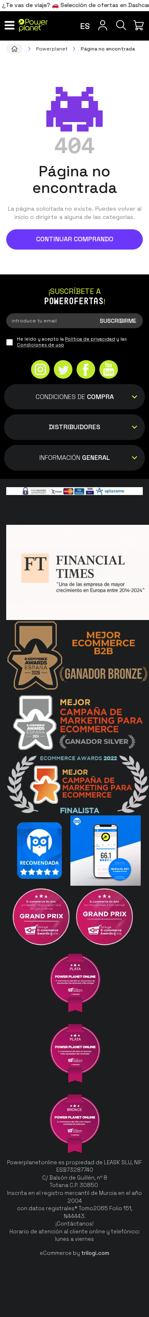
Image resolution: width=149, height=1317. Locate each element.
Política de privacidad (90, 339)
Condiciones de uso (40, 345)
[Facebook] (86, 370)
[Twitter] (63, 370)
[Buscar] (121, 25)
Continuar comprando (74, 239)
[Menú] (9, 25)
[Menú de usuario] (102, 25)
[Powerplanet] (14, 49)
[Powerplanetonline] (33, 25)
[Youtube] (108, 370)
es (85, 26)
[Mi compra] (139, 25)
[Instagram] (40, 370)
